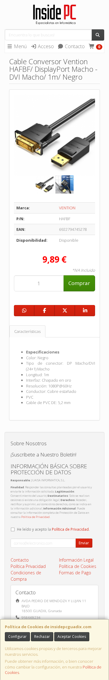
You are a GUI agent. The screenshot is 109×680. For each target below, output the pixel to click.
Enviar (84, 543)
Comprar (79, 283)
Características (27, 331)
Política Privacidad (28, 566)
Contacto (74, 46)
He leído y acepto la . (53, 529)
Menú (20, 46)
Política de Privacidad (35, 517)
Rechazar (42, 636)
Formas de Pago (75, 573)
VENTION (67, 208)
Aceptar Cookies (72, 636)
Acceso (45, 46)
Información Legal (76, 560)
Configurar (17, 636)
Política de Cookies (77, 566)
